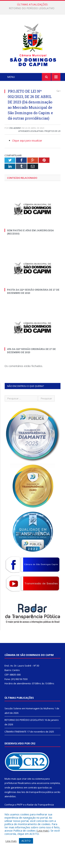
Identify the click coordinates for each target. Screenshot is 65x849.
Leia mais (42, 830)
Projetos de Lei (52, 131)
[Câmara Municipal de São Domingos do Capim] (32, 44)
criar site (26, 778)
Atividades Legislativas (30, 131)
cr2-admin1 (15, 128)
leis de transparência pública (37, 792)
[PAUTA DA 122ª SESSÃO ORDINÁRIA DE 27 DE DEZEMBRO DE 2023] (32, 268)
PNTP (20, 804)
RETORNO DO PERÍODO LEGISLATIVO (31, 8)
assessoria (43, 783)
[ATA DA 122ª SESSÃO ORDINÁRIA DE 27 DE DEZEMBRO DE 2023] (32, 328)
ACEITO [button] (26, 840)
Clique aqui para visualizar (27, 140)
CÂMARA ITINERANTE (16, 731)
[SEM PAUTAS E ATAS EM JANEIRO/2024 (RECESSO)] (32, 209)
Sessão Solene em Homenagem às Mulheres (29, 708)
